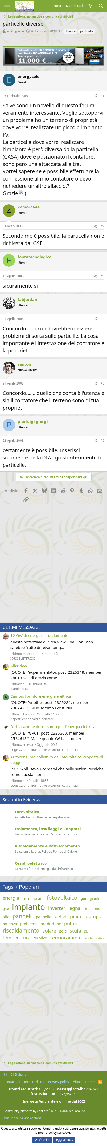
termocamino (65, 937)
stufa (75, 931)
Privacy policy (58, 1081)
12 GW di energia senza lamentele (40, 635)
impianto (28, 906)
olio (6, 916)
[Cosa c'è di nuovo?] (90, 6)
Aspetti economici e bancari (31, 719)
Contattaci (12, 1081)
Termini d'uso (34, 1081)
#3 (102, 276)
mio (97, 908)
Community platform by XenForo (45, 1111)
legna (74, 908)
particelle (86, 31)
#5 (102, 383)
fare (25, 898)
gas (84, 898)
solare (49, 931)
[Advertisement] (53, 563)
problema (28, 923)
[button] (5, 1074)
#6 (102, 440)
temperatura (16, 937)
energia (11, 898)
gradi (94, 898)
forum (38, 898)
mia (87, 908)
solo (63, 931)
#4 (102, 319)
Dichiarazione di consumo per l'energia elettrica (52, 726)
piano (76, 916)
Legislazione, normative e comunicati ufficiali (44, 749)
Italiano (20, 1074)
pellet (61, 916)
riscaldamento (21, 930)
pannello (43, 916)
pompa (93, 916)
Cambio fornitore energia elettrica (40, 696)
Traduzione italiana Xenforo (22, 1118)
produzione (51, 923)
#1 (102, 96)
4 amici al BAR (20, 688)
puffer (70, 923)
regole (88, 938)
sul (86, 931)
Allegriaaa (19, 665)
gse (6, 908)
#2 (102, 226)
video (100, 938)
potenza (10, 923)
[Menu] (7, 6)
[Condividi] (95, 96)
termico (40, 937)
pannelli (22, 916)
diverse (70, 31)
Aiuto (77, 1081)
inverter (56, 908)
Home (90, 1081)
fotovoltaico (62, 897)
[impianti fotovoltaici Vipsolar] (53, 64)
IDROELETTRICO (22, 658)
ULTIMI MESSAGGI (21, 627)
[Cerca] (101, 6)
